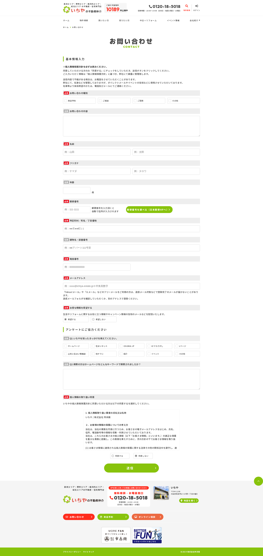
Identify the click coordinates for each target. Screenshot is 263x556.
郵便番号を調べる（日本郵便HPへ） (148, 209)
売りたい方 (124, 20)
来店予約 (108, 517)
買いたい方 (103, 20)
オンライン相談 (147, 517)
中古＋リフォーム (148, 20)
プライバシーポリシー (72, 552)
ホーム (66, 20)
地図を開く (190, 500)
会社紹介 (194, 20)
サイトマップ (88, 552)
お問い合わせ (77, 517)
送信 (130, 468)
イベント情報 (173, 20)
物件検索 (84, 20)
